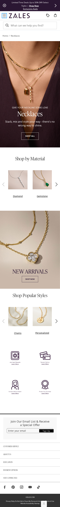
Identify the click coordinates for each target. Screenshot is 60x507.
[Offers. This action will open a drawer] (48, 16)
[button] (55, 5)
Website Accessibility (27, 503)
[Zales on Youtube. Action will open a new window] (30, 487)
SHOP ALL (30, 136)
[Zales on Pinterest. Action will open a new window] (13, 487)
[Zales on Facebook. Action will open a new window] (4, 487)
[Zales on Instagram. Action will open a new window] (21, 487)
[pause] (4, 5)
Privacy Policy (10, 501)
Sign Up (46, 431)
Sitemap (37, 503)
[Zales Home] (19, 15)
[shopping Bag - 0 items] (56, 16)
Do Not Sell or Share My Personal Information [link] (30, 501)
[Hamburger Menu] (4, 16)
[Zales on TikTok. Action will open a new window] (38, 487)
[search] (6, 25)
